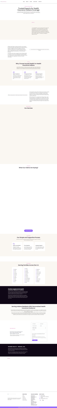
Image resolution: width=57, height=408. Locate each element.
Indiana (31, 11)
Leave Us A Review (28, 230)
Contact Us (39, 1)
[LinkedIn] (40, 400)
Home (24, 1)
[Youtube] (43, 400)
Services (31, 1)
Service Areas (35, 1)
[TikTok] (42, 400)
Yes (32, 334)
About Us (27, 1)
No (34, 334)
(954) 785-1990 (39, 336)
